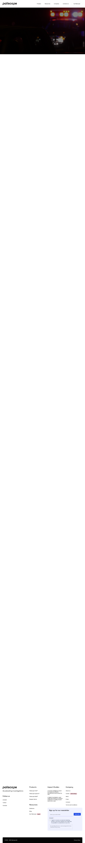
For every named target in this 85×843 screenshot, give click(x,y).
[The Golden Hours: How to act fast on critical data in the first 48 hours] (69, 734)
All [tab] (49, 466)
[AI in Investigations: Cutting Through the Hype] (69, 496)
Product (39, 4)
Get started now (9, 46)
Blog (30, 811)
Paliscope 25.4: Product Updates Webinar (15, 541)
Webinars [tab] (71, 466)
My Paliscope (32, 814)
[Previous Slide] (40, 402)
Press (67, 799)
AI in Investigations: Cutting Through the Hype (67, 501)
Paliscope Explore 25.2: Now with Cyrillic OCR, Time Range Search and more (42, 703)
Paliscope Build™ (33, 796)
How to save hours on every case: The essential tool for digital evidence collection (15, 782)
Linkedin (5, 800)
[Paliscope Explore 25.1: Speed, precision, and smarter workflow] (69, 696)
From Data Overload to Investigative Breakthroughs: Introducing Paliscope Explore (68, 545)
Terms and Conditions (71, 805)
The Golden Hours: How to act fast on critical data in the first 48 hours (69, 741)
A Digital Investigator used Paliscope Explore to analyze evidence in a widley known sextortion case (55, 799)
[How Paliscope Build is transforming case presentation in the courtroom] (69, 775)
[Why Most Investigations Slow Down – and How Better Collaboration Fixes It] (42, 496)
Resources (47, 4)
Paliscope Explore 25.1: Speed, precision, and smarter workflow (68, 702)
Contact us (66, 4)
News (67, 796)
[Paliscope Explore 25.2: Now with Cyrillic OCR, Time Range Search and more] (42, 696)
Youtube (5, 805)
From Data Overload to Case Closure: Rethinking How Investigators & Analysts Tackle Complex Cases (42, 545)
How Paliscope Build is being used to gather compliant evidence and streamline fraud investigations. (69, 625)
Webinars (31, 808)
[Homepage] (10, 3)
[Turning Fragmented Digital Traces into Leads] (15, 496)
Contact (68, 802)
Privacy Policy (57, 827)
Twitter (4, 802)
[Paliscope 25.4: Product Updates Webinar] (15, 537)
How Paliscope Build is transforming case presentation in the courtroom (68, 782)
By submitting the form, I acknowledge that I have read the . (60, 826)
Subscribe (77, 814)
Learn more (21, 149)
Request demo (33, 799)
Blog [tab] (79, 466)
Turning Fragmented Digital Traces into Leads (15, 500)
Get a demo (10, 149)
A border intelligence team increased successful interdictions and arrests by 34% (69, 582)
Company (56, 4)
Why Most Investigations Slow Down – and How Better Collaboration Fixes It (42, 502)
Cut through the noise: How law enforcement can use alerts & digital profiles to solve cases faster (41, 783)
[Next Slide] (45, 402)
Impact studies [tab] (59, 466)
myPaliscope (76, 4)
